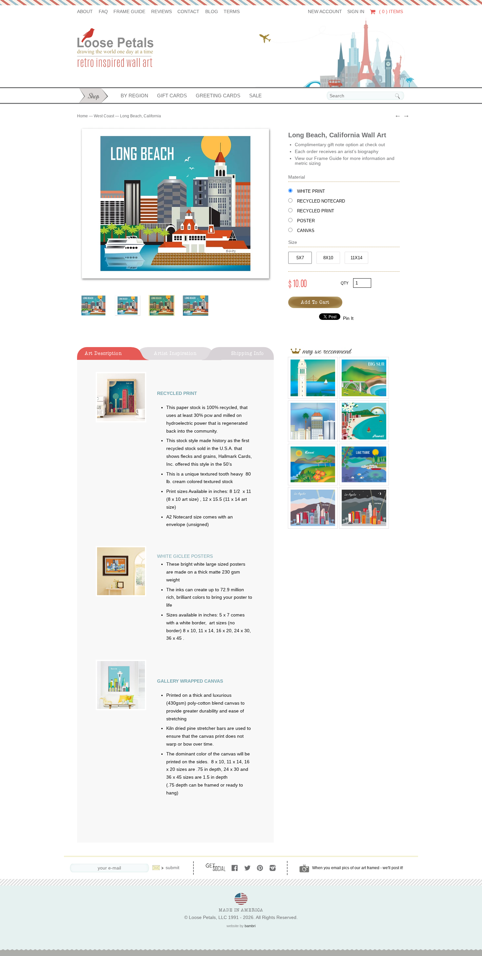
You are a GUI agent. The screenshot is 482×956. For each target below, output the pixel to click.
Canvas (305, 230)
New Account (325, 11)
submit (172, 867)
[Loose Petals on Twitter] (248, 868)
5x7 (300, 257)
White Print (311, 191)
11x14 (356, 257)
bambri (250, 926)
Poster (306, 220)
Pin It (348, 318)
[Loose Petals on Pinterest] (260, 868)
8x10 (328, 257)
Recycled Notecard (321, 201)
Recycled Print (315, 210)
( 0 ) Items (390, 11)
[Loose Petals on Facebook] (235, 868)
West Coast (104, 116)
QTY (345, 283)
